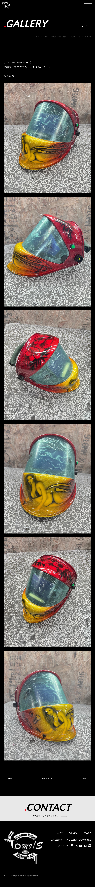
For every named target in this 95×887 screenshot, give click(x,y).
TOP (59, 833)
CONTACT (84, 839)
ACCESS (72, 839)
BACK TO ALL (47, 778)
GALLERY (56, 839)
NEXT (85, 778)
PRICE (87, 833)
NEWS (73, 833)
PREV (9, 778)
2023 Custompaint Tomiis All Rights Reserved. (21, 876)
